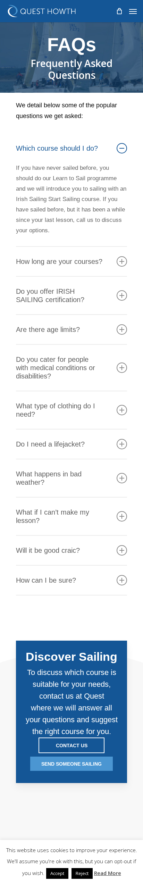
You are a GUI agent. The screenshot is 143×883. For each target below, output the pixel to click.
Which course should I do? (57, 148)
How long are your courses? (59, 261)
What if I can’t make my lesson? (52, 516)
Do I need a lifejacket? (50, 444)
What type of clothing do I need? (55, 410)
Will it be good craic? (48, 550)
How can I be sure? (46, 580)
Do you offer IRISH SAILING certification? (50, 295)
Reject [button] (82, 873)
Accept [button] (57, 873)
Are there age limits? (48, 329)
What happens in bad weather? (49, 478)
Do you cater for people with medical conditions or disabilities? (55, 368)
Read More (107, 872)
